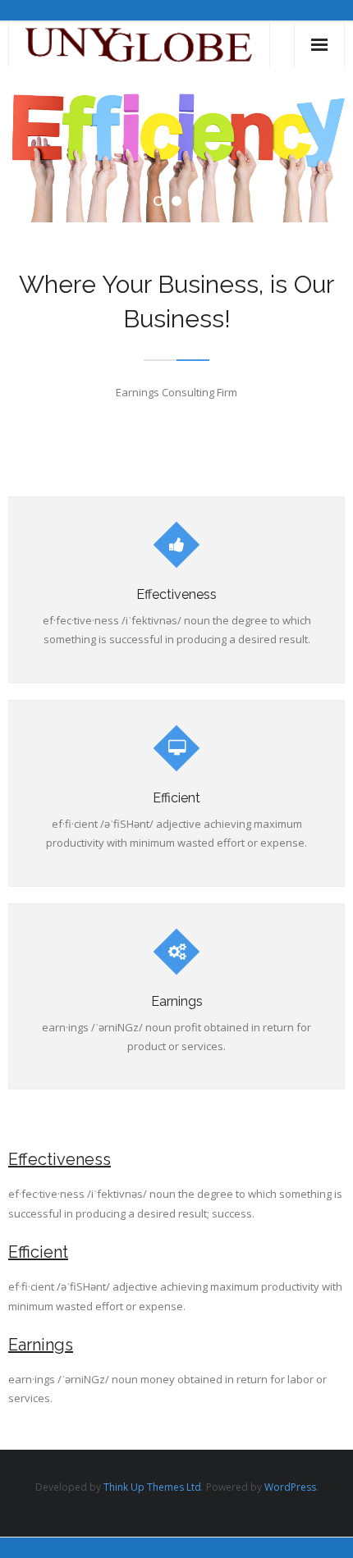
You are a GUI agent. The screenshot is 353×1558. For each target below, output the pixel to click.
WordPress (290, 1487)
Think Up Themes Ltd (152, 1487)
